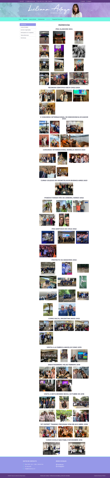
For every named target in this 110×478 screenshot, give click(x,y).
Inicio (20, 19)
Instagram (89, 1)
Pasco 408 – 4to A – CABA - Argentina (44, 1)
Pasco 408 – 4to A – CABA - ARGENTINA (34, 464)
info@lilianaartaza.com (30, 1)
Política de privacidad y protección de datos (60, 475)
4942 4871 (22, 1)
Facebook (83, 1)
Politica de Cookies (44, 475)
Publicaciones (41, 19)
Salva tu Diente (32, 19)
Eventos (48, 19)
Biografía (25, 19)
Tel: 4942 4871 (28, 466)
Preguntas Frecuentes (57, 19)
